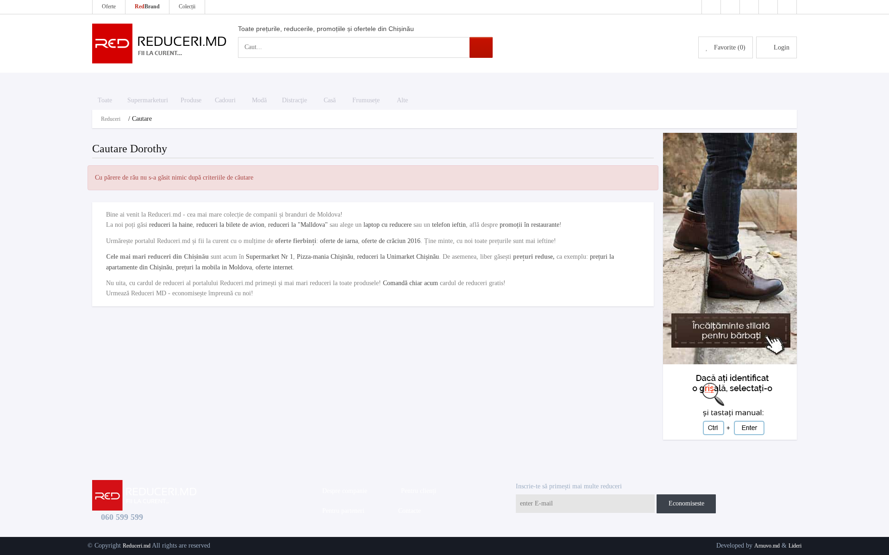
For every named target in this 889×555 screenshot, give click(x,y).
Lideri (795, 546)
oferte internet (274, 267)
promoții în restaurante (529, 224)
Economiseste (686, 503)
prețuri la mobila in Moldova (214, 267)
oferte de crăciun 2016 (391, 240)
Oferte (109, 6)
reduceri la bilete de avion (230, 224)
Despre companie (343, 490)
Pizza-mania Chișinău (325, 256)
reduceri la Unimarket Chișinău (398, 256)
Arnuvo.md (767, 546)
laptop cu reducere (387, 224)
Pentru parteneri (341, 510)
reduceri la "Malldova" (298, 224)
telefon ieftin (449, 224)
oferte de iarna (339, 240)
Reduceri (110, 119)
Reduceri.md (136, 546)
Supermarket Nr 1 (269, 256)
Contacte (407, 510)
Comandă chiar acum (410, 283)
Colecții (187, 6)
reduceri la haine (171, 224)
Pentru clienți (416, 490)
